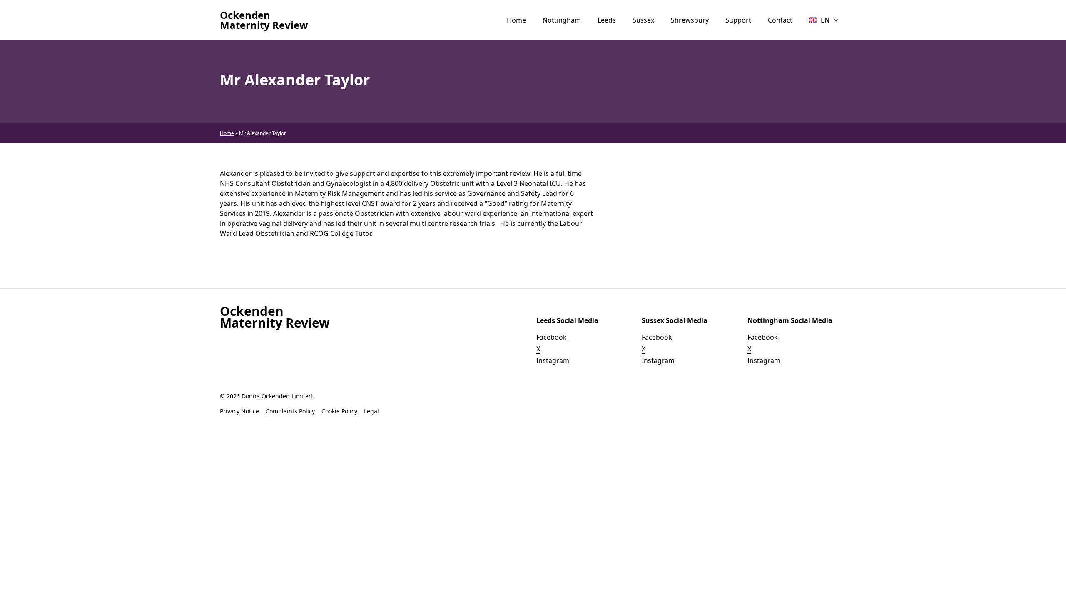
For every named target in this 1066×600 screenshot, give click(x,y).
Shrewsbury (690, 20)
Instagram (552, 360)
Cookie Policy (339, 411)
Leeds (607, 20)
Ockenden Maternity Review (264, 20)
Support (738, 20)
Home (516, 20)
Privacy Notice (239, 411)
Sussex (643, 20)
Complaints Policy (290, 411)
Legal (371, 411)
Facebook (551, 337)
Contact (780, 20)
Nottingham (562, 20)
